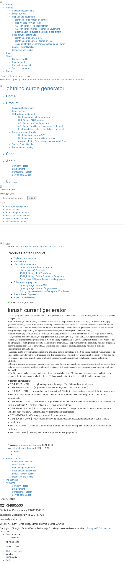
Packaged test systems (23, 10)
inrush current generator (48, 79)
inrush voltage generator (72, 79)
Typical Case (12, 479)
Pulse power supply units (24, 34)
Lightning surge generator (24, 79)
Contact (9, 71)
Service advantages (21, 67)
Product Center (40, 246)
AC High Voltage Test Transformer (31, 25)
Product (9, 7)
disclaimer (5, 531)
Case (8, 52)
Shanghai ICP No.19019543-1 (101, 528)
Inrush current (19, 13)
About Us (10, 482)
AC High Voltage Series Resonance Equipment (37, 28)
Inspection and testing (22, 49)
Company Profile (20, 58)
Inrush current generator (30, 444)
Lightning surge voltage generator (31, 19)
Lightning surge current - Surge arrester (34, 40)
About (9, 55)
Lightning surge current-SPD (28, 37)
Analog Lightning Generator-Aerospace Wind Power (40, 43)
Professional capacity (22, 64)
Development (18, 61)
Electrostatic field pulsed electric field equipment (38, 31)
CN (4, 186)
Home (9, 4)
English (11, 189)
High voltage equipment (23, 16)
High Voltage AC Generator (28, 22)
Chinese (4, 189)
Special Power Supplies (23, 46)
